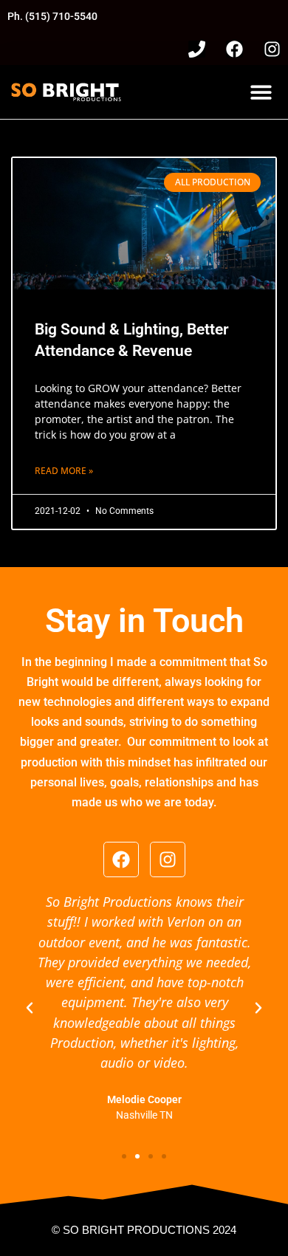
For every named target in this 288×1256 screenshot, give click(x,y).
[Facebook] (234, 49)
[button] (261, 92)
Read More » (64, 470)
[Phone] (196, 49)
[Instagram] (272, 49)
